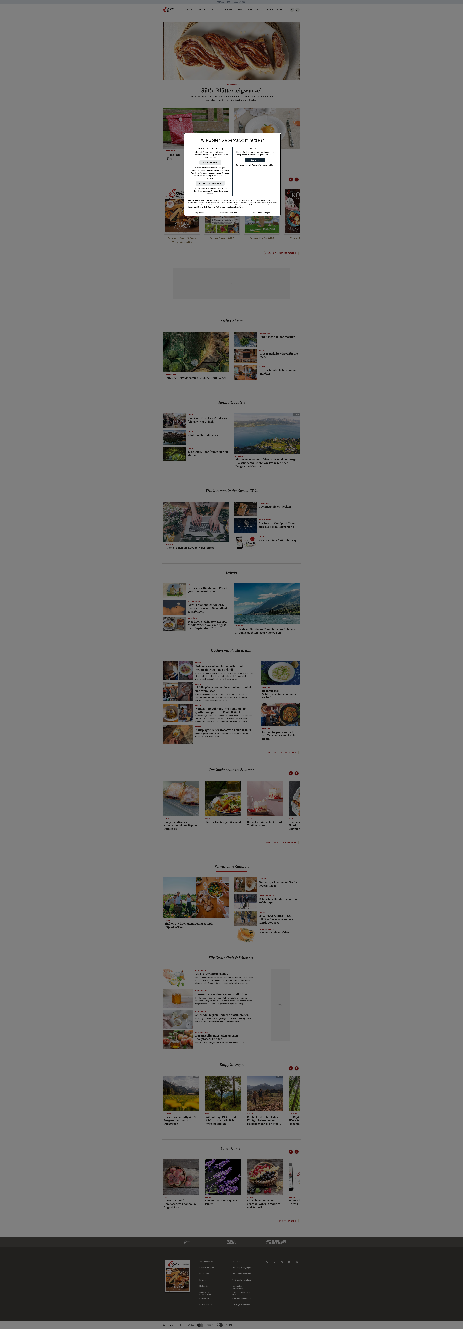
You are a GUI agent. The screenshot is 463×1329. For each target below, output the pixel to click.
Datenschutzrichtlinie (228, 212)
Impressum (199, 212)
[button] (255, 160)
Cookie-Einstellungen (261, 212)
